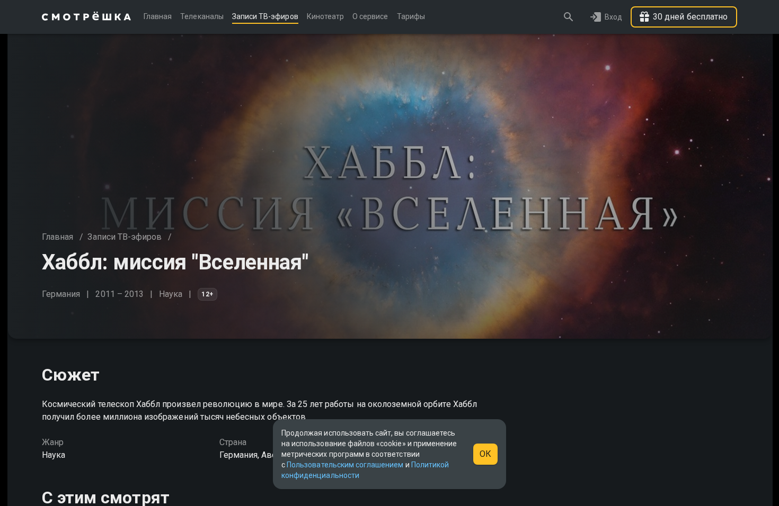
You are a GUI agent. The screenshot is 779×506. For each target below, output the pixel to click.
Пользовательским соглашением (345, 464)
